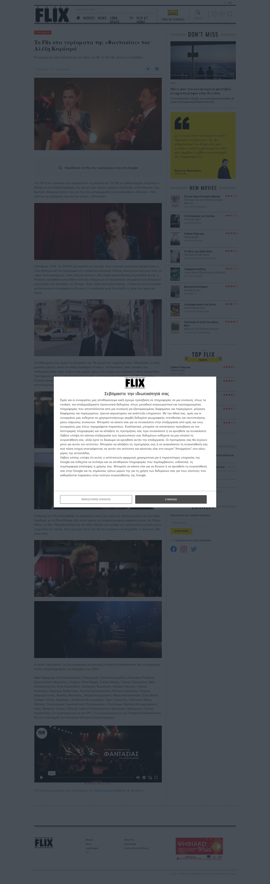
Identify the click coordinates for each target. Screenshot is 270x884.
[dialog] (135, 442)
